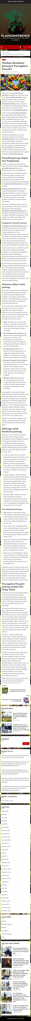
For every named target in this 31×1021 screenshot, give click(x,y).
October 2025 (5, 843)
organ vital (4, 680)
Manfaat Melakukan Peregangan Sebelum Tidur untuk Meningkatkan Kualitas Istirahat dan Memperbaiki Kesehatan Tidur (15, 763)
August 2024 (5, 882)
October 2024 (5, 875)
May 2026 (4, 821)
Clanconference (15, 36)
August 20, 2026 (17, 967)
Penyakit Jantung (19, 680)
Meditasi (4, 927)
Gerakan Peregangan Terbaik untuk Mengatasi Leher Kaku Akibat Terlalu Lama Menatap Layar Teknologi (15, 780)
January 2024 (5, 904)
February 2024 (6, 901)
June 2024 (4, 888)
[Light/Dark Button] (21, 47)
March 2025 (5, 859)
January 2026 (5, 833)
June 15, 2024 (10, 72)
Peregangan (5, 931)
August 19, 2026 (17, 978)
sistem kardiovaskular (16, 682)
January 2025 (5, 866)
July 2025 (4, 853)
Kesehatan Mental (7, 924)
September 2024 (6, 878)
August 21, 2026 (17, 955)
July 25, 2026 (16, 731)
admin (4, 72)
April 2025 (4, 856)
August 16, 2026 (17, 1012)
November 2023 (6, 910)
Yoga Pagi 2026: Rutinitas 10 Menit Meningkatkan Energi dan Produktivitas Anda (20, 716)
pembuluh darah (11, 680)
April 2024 (4, 894)
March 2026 (5, 827)
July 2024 (4, 885)
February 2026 (6, 830)
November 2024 (6, 872)
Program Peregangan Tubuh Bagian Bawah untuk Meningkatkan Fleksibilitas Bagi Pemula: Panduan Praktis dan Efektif (15, 772)
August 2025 (5, 850)
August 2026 (5, 811)
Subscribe (29, 47)
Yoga (3, 937)
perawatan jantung (6, 682)
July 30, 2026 (16, 720)
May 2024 (4, 891)
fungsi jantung (16, 678)
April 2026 (4, 824)
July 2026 (4, 814)
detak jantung (9, 678)
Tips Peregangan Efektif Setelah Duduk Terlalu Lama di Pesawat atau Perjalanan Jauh (15, 756)
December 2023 (6, 907)
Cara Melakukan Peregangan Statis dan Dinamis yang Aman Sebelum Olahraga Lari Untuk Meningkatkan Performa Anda (15, 788)
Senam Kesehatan (7, 934)
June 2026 (4, 817)
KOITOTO (21, 1018)
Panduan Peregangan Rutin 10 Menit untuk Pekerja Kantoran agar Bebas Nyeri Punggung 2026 (21, 1008)
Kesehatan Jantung (24, 678)
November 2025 (6, 840)
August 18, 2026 (17, 990)
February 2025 (6, 862)
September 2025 (6, 846)
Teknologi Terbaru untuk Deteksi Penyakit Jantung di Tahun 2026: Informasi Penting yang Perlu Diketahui (21, 727)
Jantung (3, 59)
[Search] (25, 47)
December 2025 (6, 837)
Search (5, 739)
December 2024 (6, 869)
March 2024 (5, 898)
